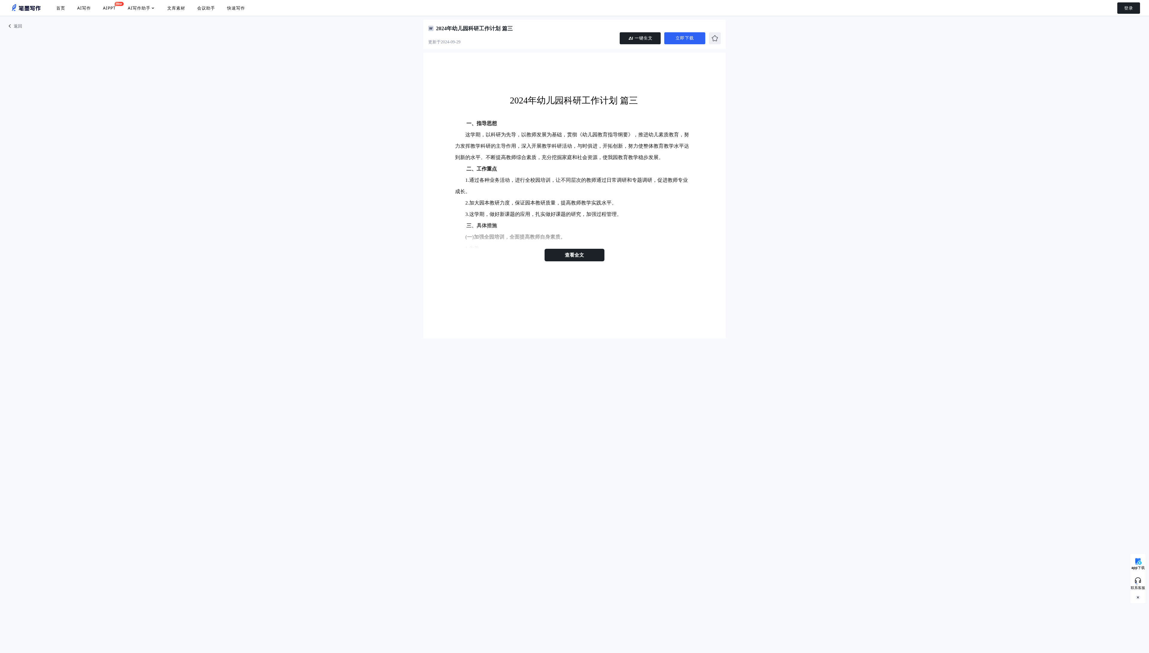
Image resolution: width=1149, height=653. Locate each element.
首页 (60, 8)
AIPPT (109, 8)
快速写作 (236, 8)
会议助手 (206, 8)
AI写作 (84, 8)
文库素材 (176, 8)
